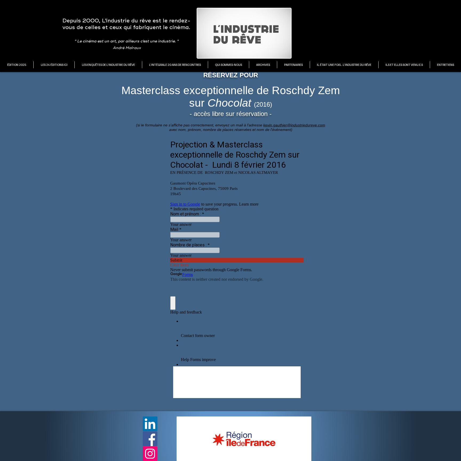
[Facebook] (150, 438)
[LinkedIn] (150, 423)
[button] (53, 64)
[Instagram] (150, 453)
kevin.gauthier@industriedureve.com (294, 125)
